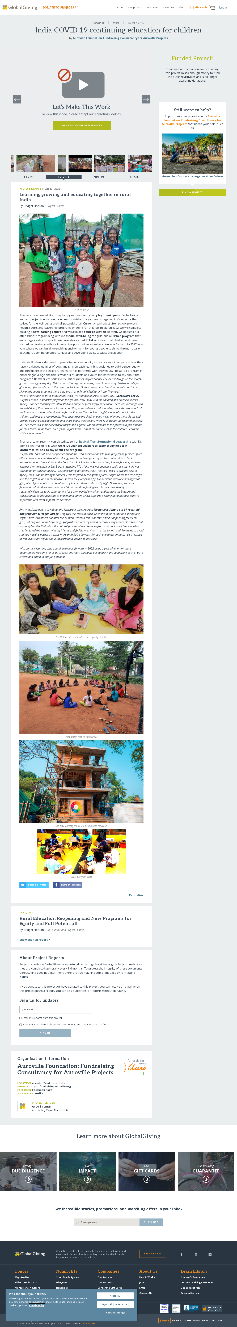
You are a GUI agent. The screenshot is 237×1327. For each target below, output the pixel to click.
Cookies (187, 1320)
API (213, 1320)
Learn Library (194, 1271)
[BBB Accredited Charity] (193, 1308)
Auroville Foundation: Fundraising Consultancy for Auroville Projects (120, 38)
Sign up (45, 1033)
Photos (99, 176)
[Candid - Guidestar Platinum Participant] (178, 1308)
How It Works (147, 1277)
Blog (181, 7)
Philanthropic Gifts (26, 1282)
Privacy (176, 1320)
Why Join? (61, 1282)
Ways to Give (22, 1277)
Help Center (152, 1253)
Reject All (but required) (115, 1304)
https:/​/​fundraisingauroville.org (50, 1086)
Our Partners (105, 1282)
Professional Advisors (27, 1287)
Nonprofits (134, 7)
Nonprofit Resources (193, 1277)
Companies (152, 7)
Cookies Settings (115, 1312)
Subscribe (151, 1222)
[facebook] (181, 1254)
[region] (71, 1305)
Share (134, 176)
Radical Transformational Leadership (105, 441)
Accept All (115, 1295)
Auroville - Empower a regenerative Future (192, 176)
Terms (196, 1320)
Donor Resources (190, 1287)
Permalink (136, 895)
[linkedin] (210, 1254)
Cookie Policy (36, 1305)
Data (219, 1320)
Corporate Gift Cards (110, 1287)
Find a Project (192, 192)
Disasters (168, 7)
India (116, 22)
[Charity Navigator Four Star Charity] (166, 1308)
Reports (64, 176)
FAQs (142, 1287)
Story (28, 176)
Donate (58, 7)
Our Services (105, 1277)
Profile (39, 1093)
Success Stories (190, 1293)
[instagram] (196, 1254)
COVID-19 (99, 22)
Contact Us (145, 1293)
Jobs (141, 1282)
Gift (200, 7)
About (120, 7)
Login (223, 7)
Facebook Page (42, 1090)
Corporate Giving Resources (197, 1282)
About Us (148, 1271)
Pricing (206, 1320)
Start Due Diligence (67, 1277)
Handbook (62, 1287)
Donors (21, 1271)
